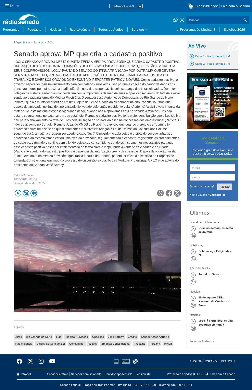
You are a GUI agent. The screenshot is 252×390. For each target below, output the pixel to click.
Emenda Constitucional (115, 343)
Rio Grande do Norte (39, 336)
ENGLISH (196, 361)
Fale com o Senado (235, 6)
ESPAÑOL (211, 361)
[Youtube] (51, 361)
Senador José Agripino (155, 336)
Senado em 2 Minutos (203, 222)
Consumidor (76, 343)
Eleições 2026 (234, 29)
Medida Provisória (77, 336)
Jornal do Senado (210, 274)
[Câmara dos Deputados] (117, 361)
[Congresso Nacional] (125, 361)
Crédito (132, 336)
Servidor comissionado (86, 374)
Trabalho (139, 343)
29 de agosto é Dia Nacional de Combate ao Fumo (214, 301)
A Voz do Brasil (199, 268)
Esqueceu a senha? (202, 186)
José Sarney (116, 336)
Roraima (154, 343)
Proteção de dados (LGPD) (185, 374)
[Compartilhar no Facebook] (169, 193)
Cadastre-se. (217, 194)
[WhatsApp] (176, 20)
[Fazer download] (33, 193)
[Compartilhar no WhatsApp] (160, 193)
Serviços (138, 29)
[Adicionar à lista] (26, 193)
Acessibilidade (207, 6)
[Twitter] (30, 361)
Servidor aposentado (118, 374)
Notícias (55, 29)
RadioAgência (80, 29)
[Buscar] (245, 20)
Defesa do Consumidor (50, 343)
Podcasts (34, 29)
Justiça (93, 343)
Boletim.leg (197, 245)
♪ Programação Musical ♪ (196, 29)
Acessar (225, 186)
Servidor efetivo (57, 374)
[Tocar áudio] (18, 193)
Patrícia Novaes (23, 175)
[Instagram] (182, 20)
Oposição (98, 336)
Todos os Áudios (110, 29)
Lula (58, 336)
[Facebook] (21, 361)
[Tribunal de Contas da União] (134, 361)
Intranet (25, 374)
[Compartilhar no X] (177, 193)
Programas (11, 29)
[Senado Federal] (126, 6)
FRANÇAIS (228, 361)
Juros (18, 336)
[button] (191, 5)
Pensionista (143, 374)
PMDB (168, 343)
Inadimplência (23, 343)
